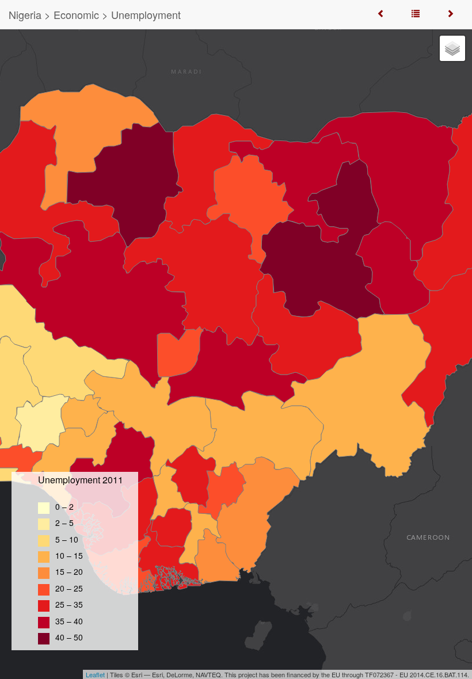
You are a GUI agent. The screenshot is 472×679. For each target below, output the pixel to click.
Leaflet (95, 674)
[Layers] (452, 48)
